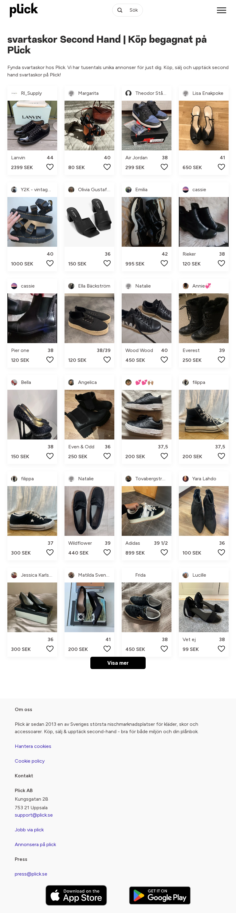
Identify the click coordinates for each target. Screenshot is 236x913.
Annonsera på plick (35, 844)
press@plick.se (31, 874)
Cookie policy (30, 761)
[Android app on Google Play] (160, 895)
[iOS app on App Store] (76, 895)
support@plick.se (34, 815)
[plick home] (24, 10)
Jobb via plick (29, 830)
